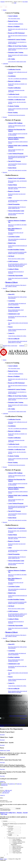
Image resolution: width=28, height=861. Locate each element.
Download (2, 734)
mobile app (23, 718)
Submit (2, 857)
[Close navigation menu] (0, 356)
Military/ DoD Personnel (18, 847)
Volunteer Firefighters (17, 840)
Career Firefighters (17, 839)
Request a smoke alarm (5, 724)
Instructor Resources (17, 845)
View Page (2, 762)
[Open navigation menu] (25, 345)
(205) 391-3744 (6, 791)
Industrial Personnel (17, 848)
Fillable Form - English (5, 750)
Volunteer (2, 1)
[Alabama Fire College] (3, 6)
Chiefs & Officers (16, 851)
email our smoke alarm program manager (18, 715)
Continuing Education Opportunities (16, 844)
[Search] (1, 345)
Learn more (2, 757)
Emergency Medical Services (19, 842)
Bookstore (5, 345)
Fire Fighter (25, 1)
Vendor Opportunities (17, 852)
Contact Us (2, 781)
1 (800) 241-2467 (8, 790)
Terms (5, 859)
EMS (15, 2)
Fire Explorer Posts (17, 850)
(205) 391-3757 (5, 792)
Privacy (1, 859)
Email (1, 808)
